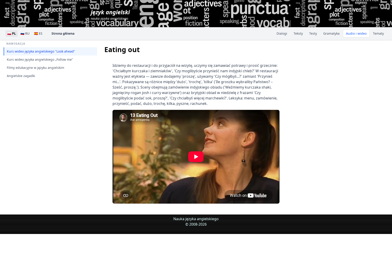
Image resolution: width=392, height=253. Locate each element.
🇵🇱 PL (11, 33)
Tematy (378, 33)
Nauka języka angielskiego (196, 218)
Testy (313, 33)
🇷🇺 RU (24, 33)
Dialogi (282, 33)
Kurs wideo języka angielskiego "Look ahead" (41, 51)
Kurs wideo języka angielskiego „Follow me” (40, 59)
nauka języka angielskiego (110, 14)
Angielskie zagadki (21, 76)
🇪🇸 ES (38, 33)
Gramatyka (331, 33)
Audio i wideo (356, 33)
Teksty (298, 33)
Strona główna (62, 33)
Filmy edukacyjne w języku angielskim (35, 67)
